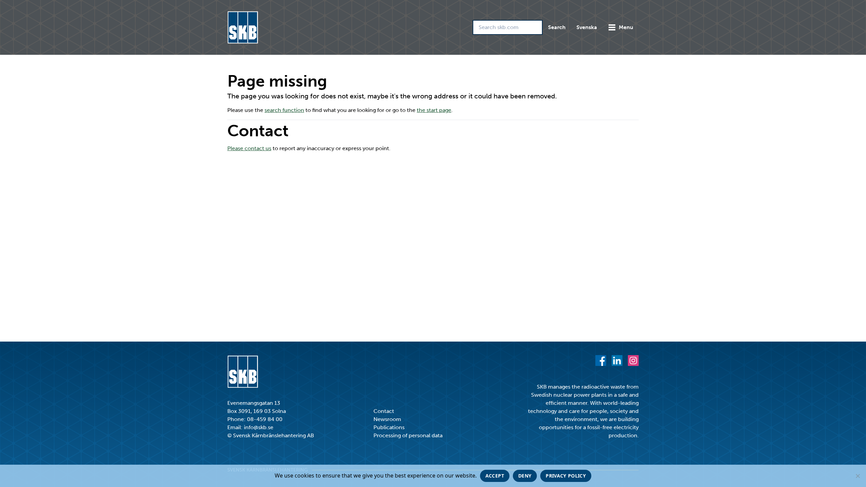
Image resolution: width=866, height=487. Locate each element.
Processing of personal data (407, 435)
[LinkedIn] (617, 360)
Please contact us (249, 148)
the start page (434, 110)
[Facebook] (600, 360)
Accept (494, 475)
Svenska (586, 27)
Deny (524, 475)
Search (557, 27)
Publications (389, 427)
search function (284, 110)
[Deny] (857, 475)
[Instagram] (633, 360)
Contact (383, 411)
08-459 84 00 (264, 419)
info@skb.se (258, 427)
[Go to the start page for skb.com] (242, 27)
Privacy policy (566, 475)
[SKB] (242, 371)
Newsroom (387, 419)
